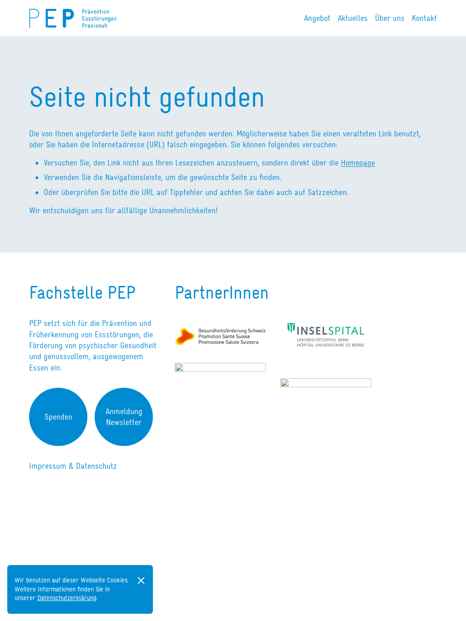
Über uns (390, 18)
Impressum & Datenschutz (73, 466)
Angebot (317, 18)
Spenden (58, 417)
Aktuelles (353, 18)
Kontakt (424, 18)
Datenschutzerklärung (66, 598)
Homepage (358, 163)
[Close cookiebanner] (141, 580)
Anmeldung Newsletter (124, 416)
